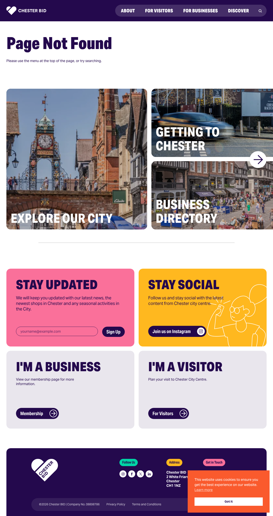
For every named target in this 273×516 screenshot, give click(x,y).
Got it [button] (229, 501)
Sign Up (113, 332)
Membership (31, 413)
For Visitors (162, 413)
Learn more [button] (204, 490)
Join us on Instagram (171, 331)
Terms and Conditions (146, 504)
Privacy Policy (115, 504)
